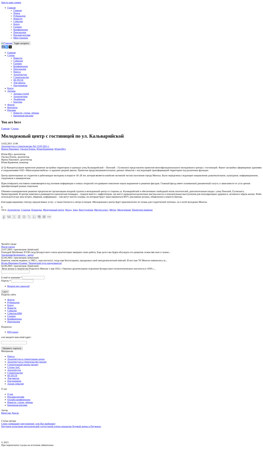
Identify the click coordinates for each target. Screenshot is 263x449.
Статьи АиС (13, 367)
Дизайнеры (19, 99)
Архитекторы (20, 96)
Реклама (11, 110)
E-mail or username (11, 277)
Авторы (11, 91)
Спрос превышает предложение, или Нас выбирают (28, 423)
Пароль (6, 280)
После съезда (8, 246)
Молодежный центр (53, 210)
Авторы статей (21, 93)
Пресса (17, 71)
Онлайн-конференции (18, 399)
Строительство (21, 77)
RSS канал (12, 332)
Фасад (68, 210)
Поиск (16, 13)
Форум (10, 104)
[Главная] (6, 43)
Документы (19, 82)
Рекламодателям (21, 35)
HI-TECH (18, 80)
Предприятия (20, 85)
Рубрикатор (19, 16)
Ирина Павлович (10, 149)
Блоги (16, 24)
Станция (25, 210)
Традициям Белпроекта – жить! (17, 255)
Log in (5, 292)
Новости (17, 18)
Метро (112, 210)
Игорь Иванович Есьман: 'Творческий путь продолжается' (31, 263)
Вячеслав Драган (10, 413)
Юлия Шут (60, 149)
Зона (75, 210)
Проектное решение (142, 210)
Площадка (36, 210)
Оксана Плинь (27, 149)
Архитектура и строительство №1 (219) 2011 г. (25, 146)
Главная (11, 7)
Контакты (12, 107)
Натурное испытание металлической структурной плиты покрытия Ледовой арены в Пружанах (51, 426)
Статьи (11, 55)
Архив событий (15, 383)
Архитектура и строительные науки (26, 359)
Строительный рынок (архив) (22, 364)
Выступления (86, 210)
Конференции (20, 29)
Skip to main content (11, 2)
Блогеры (17, 102)
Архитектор (13, 210)
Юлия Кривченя (45, 149)
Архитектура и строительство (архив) (27, 362)
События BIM (14, 313)
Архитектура (20, 74)
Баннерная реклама (23, 115)
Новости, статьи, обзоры (26, 113)
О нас (10, 394)
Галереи (17, 27)
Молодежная (124, 210)
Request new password (18, 286)
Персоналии (19, 32)
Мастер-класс (101, 210)
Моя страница (20, 38)
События (18, 21)
